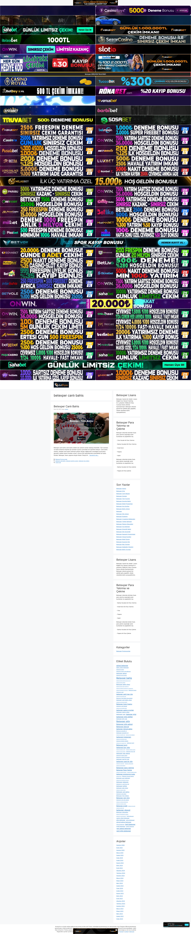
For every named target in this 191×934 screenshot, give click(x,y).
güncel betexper (120, 824)
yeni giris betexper (123, 831)
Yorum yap (58, 462)
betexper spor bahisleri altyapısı (122, 780)
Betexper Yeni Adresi (122, 796)
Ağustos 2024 (120, 870)
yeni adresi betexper (123, 828)
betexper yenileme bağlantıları (122, 802)
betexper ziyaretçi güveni (121, 803)
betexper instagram (123, 737)
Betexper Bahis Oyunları (123, 549)
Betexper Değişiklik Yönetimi (124, 547)
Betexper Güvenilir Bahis (123, 529)
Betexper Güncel (122, 727)
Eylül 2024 (119, 868)
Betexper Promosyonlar (61, 459)
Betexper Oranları (121, 496)
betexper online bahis (129, 763)
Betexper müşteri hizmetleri (123, 757)
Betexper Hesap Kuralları (123, 537)
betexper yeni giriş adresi (122, 800)
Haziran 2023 (120, 906)
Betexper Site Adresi (122, 514)
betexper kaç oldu (123, 747)
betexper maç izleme (84, 461)
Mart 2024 (119, 883)
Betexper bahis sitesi (123, 684)
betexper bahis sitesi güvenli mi (122, 686)
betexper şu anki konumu (121, 816)
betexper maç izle (130, 751)
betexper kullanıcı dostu (130, 749)
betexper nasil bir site (122, 759)
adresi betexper (122, 665)
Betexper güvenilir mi (121, 731)
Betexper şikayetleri (122, 812)
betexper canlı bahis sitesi (124, 700)
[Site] (47, 130)
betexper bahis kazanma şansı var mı (123, 680)
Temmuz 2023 (120, 903)
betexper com (120, 714)
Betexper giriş (123, 721)
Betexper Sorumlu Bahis (123, 501)
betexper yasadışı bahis (121, 790)
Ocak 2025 (119, 858)
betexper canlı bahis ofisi (121, 696)
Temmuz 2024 (120, 873)
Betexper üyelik (121, 806)
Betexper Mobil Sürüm (123, 539)
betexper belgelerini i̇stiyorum (122, 690)
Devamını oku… (94, 455)
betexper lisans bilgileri (120, 751)
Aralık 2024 (119, 860)
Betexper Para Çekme (124, 770)
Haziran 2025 (120, 850)
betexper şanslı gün (120, 808)
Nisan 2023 (119, 911)
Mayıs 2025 (119, 853)
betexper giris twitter (124, 717)
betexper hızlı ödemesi (130, 734)
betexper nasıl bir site (124, 761)
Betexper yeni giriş (123, 798)
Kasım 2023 (120, 893)
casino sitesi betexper (122, 818)
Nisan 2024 (119, 880)
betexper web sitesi (122, 788)
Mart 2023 (119, 914)
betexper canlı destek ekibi (121, 708)
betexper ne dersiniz (120, 763)
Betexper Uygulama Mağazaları (125, 519)
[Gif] (95, 181)
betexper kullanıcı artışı (120, 749)
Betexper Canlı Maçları (123, 493)
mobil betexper (120, 826)
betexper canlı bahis (60, 461)
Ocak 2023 (119, 919)
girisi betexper (130, 820)
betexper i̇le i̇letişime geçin (121, 739)
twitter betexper (130, 826)
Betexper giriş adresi (124, 724)
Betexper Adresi (121, 488)
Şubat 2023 (119, 916)
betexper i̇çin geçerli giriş (121, 743)
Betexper (119, 511)
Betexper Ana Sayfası (122, 506)
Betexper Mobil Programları (124, 504)
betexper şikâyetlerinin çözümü (122, 814)
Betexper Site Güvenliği (123, 532)
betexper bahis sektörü (120, 682)
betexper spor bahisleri (123, 778)
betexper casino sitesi (122, 712)
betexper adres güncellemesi (123, 671)
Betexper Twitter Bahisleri (124, 521)
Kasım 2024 (120, 863)
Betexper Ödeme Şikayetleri (124, 524)
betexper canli (119, 692)
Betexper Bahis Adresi (123, 509)
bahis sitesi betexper (122, 667)
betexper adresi (121, 673)
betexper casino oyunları (125, 710)
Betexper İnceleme (122, 516)
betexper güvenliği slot (120, 734)
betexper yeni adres (122, 792)
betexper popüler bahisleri (121, 772)
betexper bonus (132, 690)
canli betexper (130, 816)
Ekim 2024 (119, 865)
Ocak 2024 (119, 888)
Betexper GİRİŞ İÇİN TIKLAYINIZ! (95, 74)
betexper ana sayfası (121, 675)
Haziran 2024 (120, 875)
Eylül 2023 (119, 898)
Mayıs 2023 (119, 908)
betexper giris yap (121, 719)
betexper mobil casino (121, 755)
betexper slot (118, 776)
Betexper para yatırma (125, 768)
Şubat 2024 (119, 886)
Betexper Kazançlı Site (123, 542)
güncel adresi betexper (123, 822)
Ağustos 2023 (120, 901)
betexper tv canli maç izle (122, 784)
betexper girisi (131, 714)
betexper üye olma (131, 806)
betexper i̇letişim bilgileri (122, 741)
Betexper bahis (124, 678)
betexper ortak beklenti (120, 765)
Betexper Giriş (120, 491)
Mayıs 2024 (119, 878)
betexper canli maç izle (124, 694)
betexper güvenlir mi (122, 733)
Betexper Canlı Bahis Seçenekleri (124, 698)
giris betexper (120, 820)
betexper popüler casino (131, 772)
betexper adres (120, 669)
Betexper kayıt (121, 745)
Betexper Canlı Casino (124, 704)
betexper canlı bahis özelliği (121, 702)
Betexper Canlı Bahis (66, 406)
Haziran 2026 (120, 845)
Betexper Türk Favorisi (123, 498)
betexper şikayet (123, 810)
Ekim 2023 (119, 896)
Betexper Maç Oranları (123, 544)
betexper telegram (122, 782)
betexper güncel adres (124, 729)
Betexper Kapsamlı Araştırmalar (125, 534)
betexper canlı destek (121, 706)
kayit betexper (130, 824)
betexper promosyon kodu (125, 774)
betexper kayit (130, 743)
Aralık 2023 (119, 891)
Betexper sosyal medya (128, 776)
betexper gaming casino (72, 461)
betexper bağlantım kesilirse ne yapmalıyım (124, 688)
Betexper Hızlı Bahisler (123, 526)
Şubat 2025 (119, 855)
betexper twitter (121, 786)
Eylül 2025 (119, 847)
